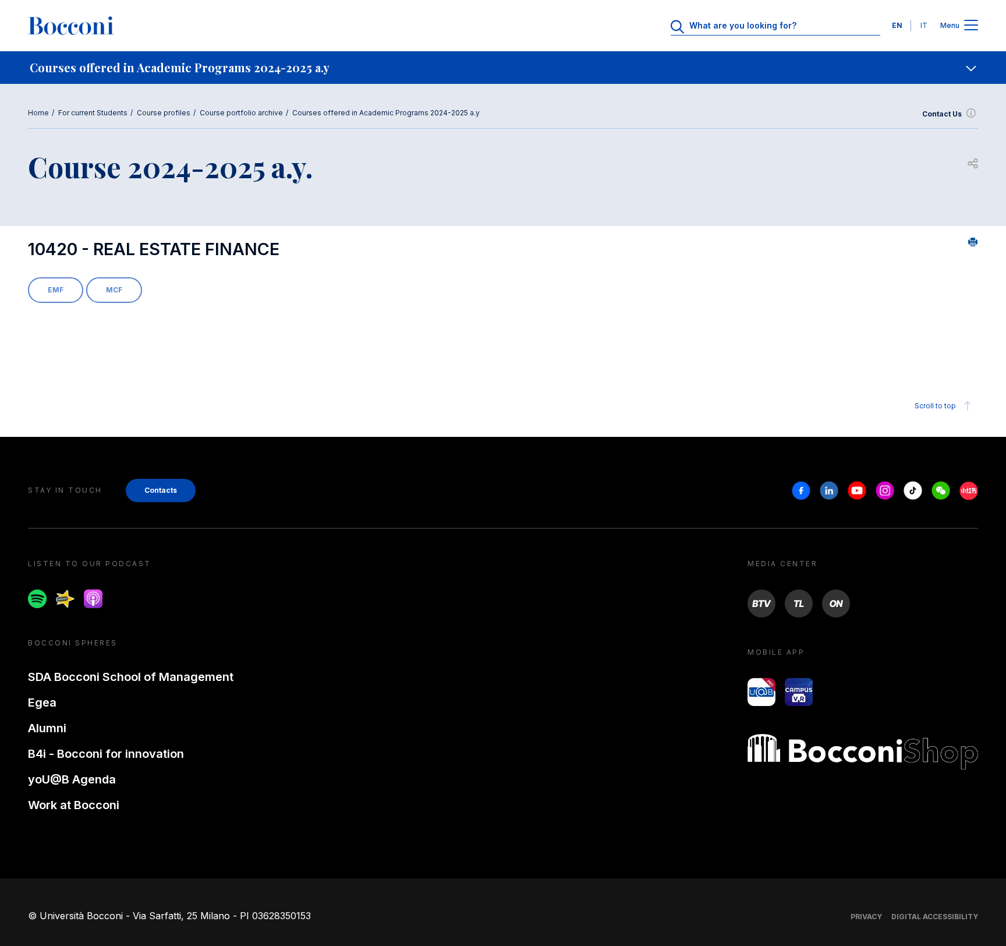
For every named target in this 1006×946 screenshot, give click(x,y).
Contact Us (942, 114)
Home (38, 112)
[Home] (71, 25)
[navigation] (503, 67)
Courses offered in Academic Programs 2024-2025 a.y (386, 112)
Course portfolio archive (241, 112)
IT (923, 25)
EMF (55, 289)
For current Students (92, 112)
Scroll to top (935, 405)
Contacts (160, 490)
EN (897, 25)
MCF (114, 289)
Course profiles (163, 112)
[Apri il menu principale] (971, 25)
